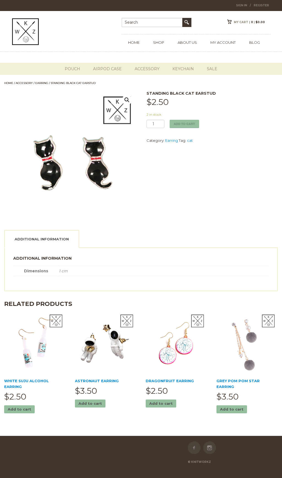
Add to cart (184, 124)
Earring (41, 83)
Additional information (42, 239)
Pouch (72, 68)
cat (190, 140)
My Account (223, 42)
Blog (254, 42)
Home (134, 42)
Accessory (147, 68)
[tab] (44, 239)
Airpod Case (107, 68)
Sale (212, 68)
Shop (158, 42)
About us (187, 42)
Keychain (183, 68)
